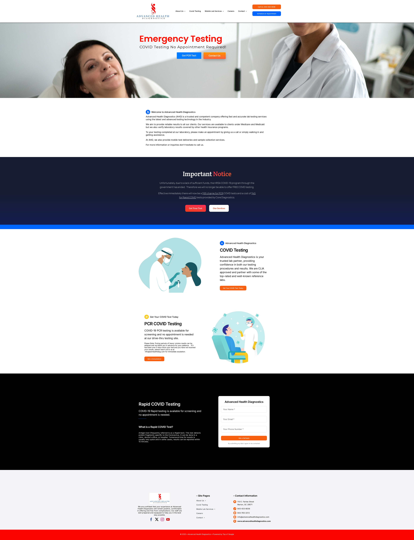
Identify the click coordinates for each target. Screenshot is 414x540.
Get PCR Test (189, 55)
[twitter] (156, 519)
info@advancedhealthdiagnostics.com (253, 517)
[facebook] (151, 519)
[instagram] (162, 519)
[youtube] (168, 519)
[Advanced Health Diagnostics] (153, 3)
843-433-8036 (243, 509)
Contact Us (214, 55)
